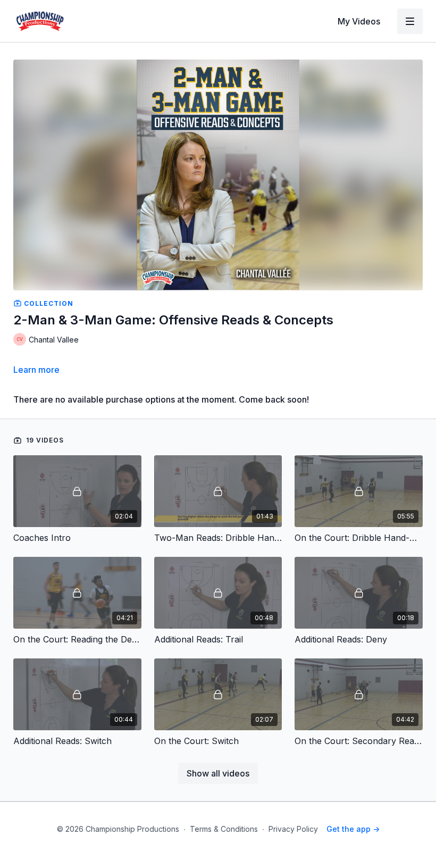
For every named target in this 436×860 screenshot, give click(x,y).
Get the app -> (353, 828)
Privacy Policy (293, 828)
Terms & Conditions (224, 828)
